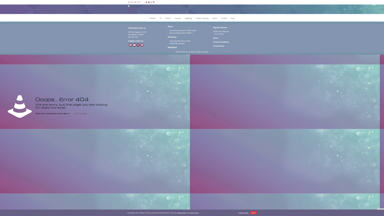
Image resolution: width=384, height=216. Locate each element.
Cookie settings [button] (243, 213)
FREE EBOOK (172, 47)
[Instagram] (151, 2)
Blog (232, 18)
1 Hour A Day (219, 34)
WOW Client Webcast (221, 31)
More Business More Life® (180, 41)
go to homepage (80, 113)
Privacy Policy (181, 213)
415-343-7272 (133, 37)
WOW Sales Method (176, 43)
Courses (178, 18)
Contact (224, 18)
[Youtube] (149, 2)
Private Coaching (202, 18)
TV (161, 18)
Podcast (153, 18)
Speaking (188, 18)
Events (168, 18)
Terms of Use (193, 213)
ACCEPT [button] (253, 213)
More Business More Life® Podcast (183, 30)
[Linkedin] (153, 2)
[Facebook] (146, 2)
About (214, 18)
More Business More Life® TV (181, 33)
